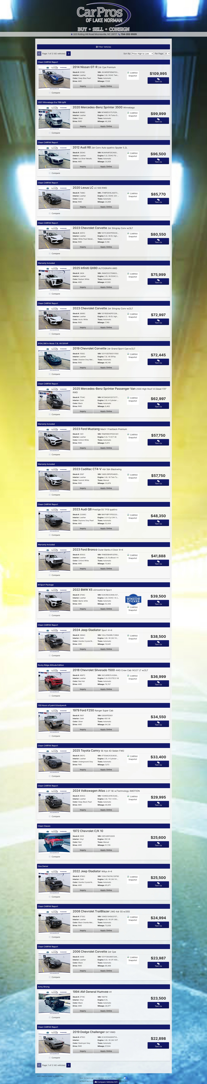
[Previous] (39, 53)
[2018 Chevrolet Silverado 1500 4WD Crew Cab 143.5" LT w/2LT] (54, 681)
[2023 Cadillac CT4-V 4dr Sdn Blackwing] (54, 479)
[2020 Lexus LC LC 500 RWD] (54, 198)
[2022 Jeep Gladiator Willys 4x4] (54, 882)
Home (38, 1076)
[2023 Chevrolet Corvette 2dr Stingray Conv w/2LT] (54, 319)
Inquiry (83, 86)
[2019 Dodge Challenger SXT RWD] (54, 1042)
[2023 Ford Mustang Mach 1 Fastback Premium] (54, 439)
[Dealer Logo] (103, 17)
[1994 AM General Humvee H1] (54, 1002)
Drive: (75, 81)
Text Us (158, 81)
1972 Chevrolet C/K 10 (88, 831)
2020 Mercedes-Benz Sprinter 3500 (104, 107)
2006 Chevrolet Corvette (94, 951)
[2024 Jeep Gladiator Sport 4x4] (54, 640)
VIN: (99, 72)
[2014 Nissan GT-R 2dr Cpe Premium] (54, 77)
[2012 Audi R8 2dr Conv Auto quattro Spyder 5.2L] (54, 158)
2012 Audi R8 (100, 147)
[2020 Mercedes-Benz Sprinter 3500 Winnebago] (54, 118)
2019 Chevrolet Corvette (104, 348)
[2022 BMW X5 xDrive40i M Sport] (54, 600)
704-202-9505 (129, 34)
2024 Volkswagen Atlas (106, 790)
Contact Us (51, 1076)
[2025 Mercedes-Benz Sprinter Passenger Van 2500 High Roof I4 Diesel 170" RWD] (54, 399)
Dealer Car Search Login (87, 1078)
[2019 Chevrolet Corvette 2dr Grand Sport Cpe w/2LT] (54, 359)
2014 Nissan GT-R (94, 67)
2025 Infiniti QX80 (95, 268)
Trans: (100, 78)
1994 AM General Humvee (92, 991)
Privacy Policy (59, 1076)
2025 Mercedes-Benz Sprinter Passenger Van (119, 390)
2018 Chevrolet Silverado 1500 (110, 670)
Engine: (101, 75)
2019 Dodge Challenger (94, 1032)
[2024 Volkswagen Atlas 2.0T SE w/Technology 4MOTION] (54, 801)
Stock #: (76, 72)
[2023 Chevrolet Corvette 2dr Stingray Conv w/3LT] (54, 238)
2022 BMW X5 (92, 589)
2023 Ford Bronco (98, 549)
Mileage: (101, 81)
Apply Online (106, 86)
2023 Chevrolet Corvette (103, 228)
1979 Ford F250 (93, 710)
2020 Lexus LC (90, 187)
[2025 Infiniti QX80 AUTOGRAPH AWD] (54, 278)
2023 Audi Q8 (95, 509)
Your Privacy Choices (117, 1078)
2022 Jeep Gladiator (92, 871)
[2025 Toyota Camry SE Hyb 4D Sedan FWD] (54, 761)
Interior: (76, 75)
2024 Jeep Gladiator (92, 630)
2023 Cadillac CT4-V (97, 469)
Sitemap (107, 1078)
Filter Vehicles (104, 47)
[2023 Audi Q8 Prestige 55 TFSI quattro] (54, 520)
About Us (44, 1076)
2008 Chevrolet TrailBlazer (101, 911)
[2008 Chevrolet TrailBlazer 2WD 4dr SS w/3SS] (54, 922)
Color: (75, 78)
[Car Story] (139, 75)
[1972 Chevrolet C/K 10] (54, 841)
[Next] (68, 53)
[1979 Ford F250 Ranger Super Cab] (54, 721)
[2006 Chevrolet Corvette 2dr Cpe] (54, 962)
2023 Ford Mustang (100, 429)
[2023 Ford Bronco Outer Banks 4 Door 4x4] (54, 560)
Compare (56, 93)
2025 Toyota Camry (98, 750)
